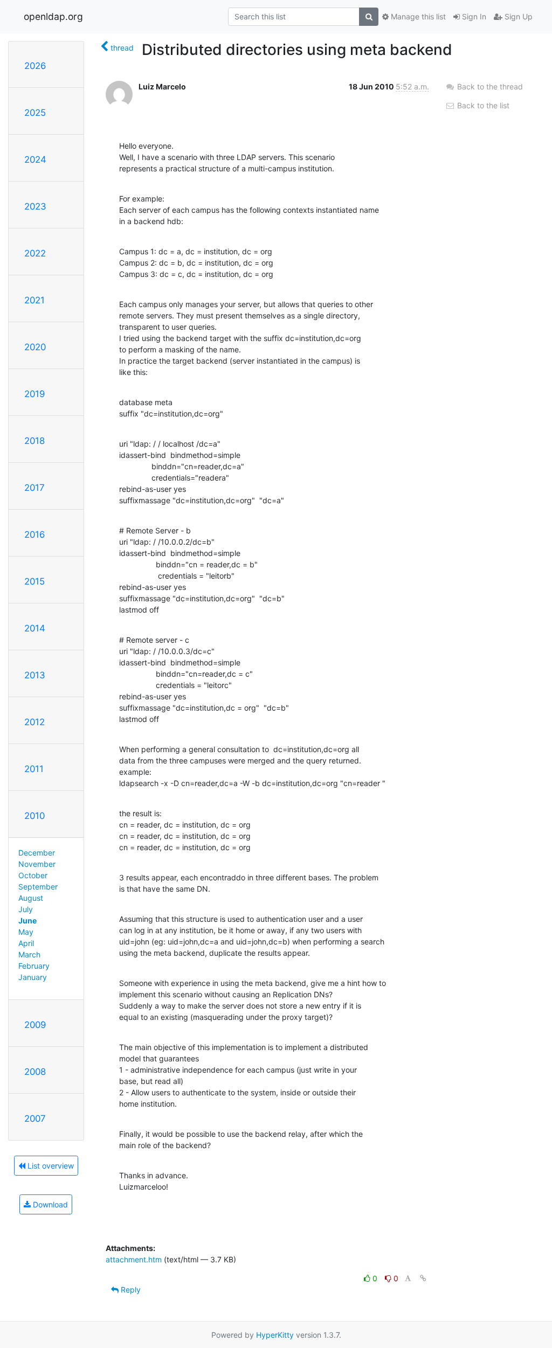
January (32, 977)
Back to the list (482, 105)
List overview (49, 1165)
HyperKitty (275, 1334)
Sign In (473, 16)
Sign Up (517, 16)
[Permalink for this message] (423, 1278)
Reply (130, 1289)
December (36, 852)
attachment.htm (134, 1259)
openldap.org (53, 16)
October (32, 875)
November (37, 863)
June (27, 920)
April (26, 943)
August (30, 897)
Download (49, 1204)
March (29, 954)
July (25, 909)
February (34, 965)
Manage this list (417, 16)
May (25, 931)
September (38, 886)
